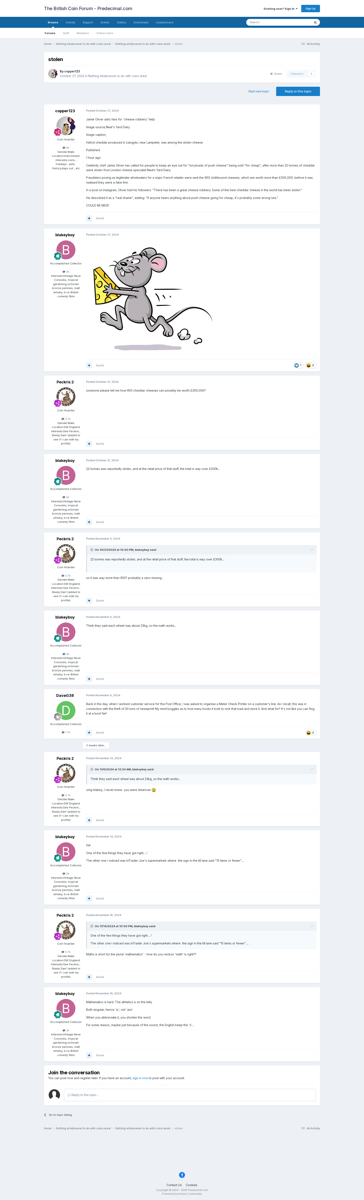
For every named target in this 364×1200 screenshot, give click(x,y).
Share (277, 73)
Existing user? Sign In (280, 8)
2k (67, 271)
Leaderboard (164, 22)
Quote (100, 218)
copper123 (72, 71)
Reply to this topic (298, 91)
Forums (50, 33)
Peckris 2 (65, 382)
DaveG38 (65, 695)
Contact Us (174, 1185)
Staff (66, 33)
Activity (70, 22)
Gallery (121, 22)
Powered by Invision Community (182, 1193)
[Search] (315, 22)
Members (83, 33)
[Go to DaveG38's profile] (65, 710)
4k (67, 147)
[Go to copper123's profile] (53, 73)
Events (105, 22)
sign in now (140, 1078)
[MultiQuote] (89, 218)
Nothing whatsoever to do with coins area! (117, 76)
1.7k (67, 732)
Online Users (104, 33)
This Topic (298, 22)
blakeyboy (65, 235)
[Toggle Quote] (92, 549)
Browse (53, 22)
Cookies (191, 1185)
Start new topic (258, 91)
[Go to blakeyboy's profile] (65, 249)
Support (88, 22)
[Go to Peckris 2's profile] (65, 396)
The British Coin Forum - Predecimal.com (88, 8)
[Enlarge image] (150, 298)
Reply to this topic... (84, 1095)
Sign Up (311, 8)
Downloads (141, 22)
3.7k (67, 418)
